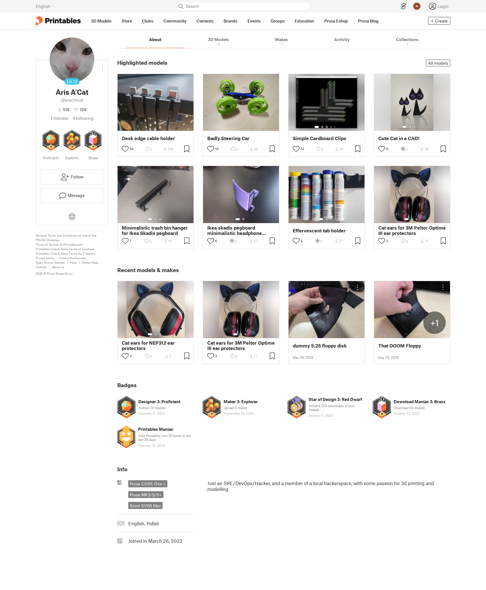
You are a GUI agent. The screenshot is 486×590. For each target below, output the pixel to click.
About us (58, 267)
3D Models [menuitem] (101, 20)
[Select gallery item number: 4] (331, 127)
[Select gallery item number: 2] (322, 127)
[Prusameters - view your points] (416, 6)
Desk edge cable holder (148, 138)
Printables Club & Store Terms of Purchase (65, 249)
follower (60, 118)
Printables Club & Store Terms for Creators (65, 253)
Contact (41, 267)
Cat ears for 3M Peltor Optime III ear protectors (412, 230)
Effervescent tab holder (319, 230)
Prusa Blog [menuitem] (368, 20)
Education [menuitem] (304, 20)
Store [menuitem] (127, 20)
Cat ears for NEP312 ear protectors (148, 345)
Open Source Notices (50, 262)
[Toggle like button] (125, 148)
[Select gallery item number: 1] (316, 127)
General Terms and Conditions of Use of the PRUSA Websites (66, 238)
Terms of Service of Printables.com (59, 244)
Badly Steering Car (228, 138)
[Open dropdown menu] (102, 65)
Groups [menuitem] (278, 20)
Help (73, 262)
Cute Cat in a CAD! (398, 138)
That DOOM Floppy (399, 345)
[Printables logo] (58, 21)
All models (438, 63)
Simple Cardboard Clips (319, 138)
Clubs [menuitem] (147, 20)
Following (83, 118)
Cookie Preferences (72, 258)
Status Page (90, 262)
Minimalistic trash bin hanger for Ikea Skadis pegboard (155, 230)
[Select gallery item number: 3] (327, 127)
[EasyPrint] (403, 6)
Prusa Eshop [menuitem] (336, 20)
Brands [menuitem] (230, 20)
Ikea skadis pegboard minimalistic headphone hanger (234, 230)
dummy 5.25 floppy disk (320, 345)
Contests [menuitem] (205, 20)
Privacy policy (45, 258)
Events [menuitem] (254, 20)
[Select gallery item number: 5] (335, 127)
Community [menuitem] (174, 20)
